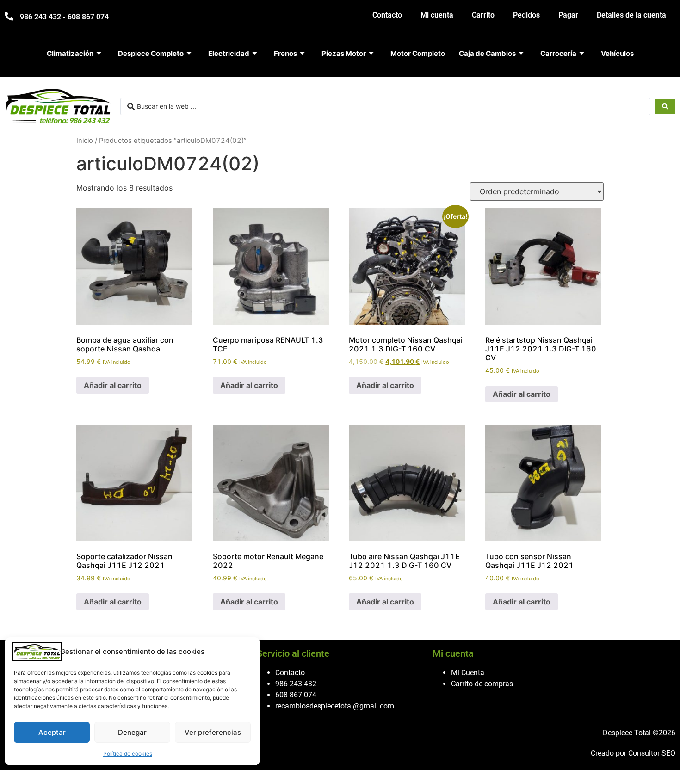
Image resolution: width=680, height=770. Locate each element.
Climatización (70, 53)
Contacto (387, 15)
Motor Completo (417, 53)
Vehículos (617, 53)
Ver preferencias (213, 732)
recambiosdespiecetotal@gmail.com (334, 706)
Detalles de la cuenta (631, 15)
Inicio (84, 140)
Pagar (568, 15)
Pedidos (526, 15)
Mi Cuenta (467, 672)
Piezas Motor (343, 53)
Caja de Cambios (487, 53)
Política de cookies (127, 753)
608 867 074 (295, 694)
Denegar (132, 732)
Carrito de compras (482, 683)
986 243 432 (295, 683)
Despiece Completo (151, 53)
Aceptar (52, 732)
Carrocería (558, 53)
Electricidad (228, 53)
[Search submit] (665, 106)
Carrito (483, 15)
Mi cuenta (436, 15)
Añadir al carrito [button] (113, 385)
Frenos (285, 53)
